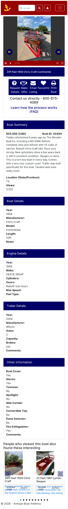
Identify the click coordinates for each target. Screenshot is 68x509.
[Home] (6, 8)
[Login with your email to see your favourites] (47, 8)
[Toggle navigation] (60, 8)
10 (47, 500)
